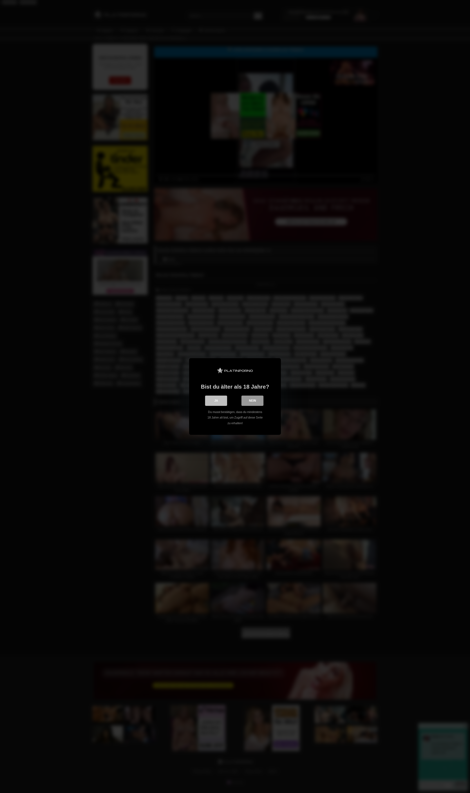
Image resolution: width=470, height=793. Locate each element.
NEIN (252, 400)
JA (216, 400)
